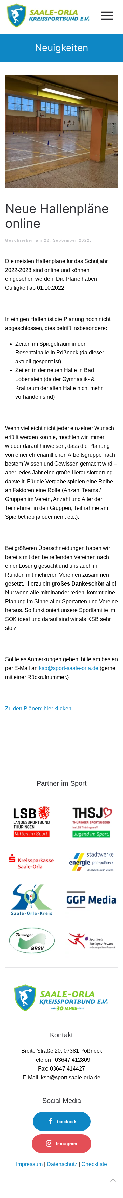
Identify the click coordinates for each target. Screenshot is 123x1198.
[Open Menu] (106, 15)
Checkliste (94, 1164)
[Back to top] (113, 1180)
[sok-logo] (31, 901)
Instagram (66, 1143)
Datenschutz (62, 1164)
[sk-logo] (31, 861)
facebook (67, 1121)
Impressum (29, 1164)
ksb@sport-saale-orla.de (68, 668)
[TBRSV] (31, 940)
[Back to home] (47, 15)
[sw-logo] (91, 861)
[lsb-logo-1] (31, 821)
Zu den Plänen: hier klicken (38, 708)
